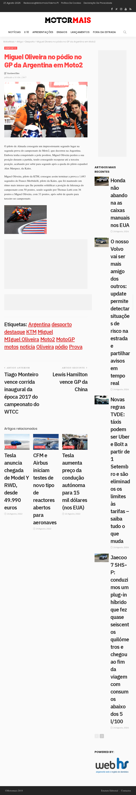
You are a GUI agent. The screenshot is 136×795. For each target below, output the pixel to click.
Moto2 (47, 339)
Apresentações (42, 32)
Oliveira (45, 346)
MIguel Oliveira (21, 339)
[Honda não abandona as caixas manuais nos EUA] (102, 181)
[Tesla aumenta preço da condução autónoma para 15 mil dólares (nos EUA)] (74, 442)
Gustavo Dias (13, 73)
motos (11, 346)
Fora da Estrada (104, 32)
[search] (124, 32)
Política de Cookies (71, 2)
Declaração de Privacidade (98, 2)
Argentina (39, 324)
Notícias (14, 32)
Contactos (126, 790)
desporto (62, 324)
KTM (31, 331)
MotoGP (65, 339)
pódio (61, 346)
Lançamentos (80, 32)
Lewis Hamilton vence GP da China (70, 382)
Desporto (10, 48)
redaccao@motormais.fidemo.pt (41, 2)
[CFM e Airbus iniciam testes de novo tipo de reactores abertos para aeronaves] (45, 442)
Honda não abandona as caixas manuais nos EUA (120, 202)
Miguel (45, 331)
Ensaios (62, 32)
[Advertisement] (45, 264)
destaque (14, 331)
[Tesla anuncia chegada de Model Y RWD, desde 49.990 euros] (17, 442)
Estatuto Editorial (109, 790)
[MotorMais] (68, 20)
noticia (27, 346)
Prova (76, 346)
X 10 (26, 32)
